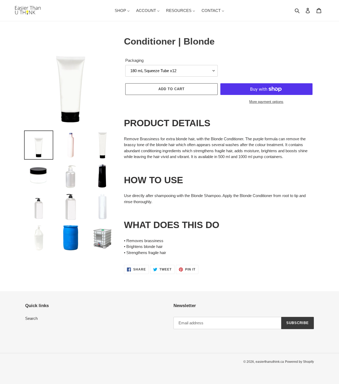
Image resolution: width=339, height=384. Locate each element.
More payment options (266, 102)
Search (31, 318)
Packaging (134, 60)
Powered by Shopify (299, 362)
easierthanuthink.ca (270, 362)
